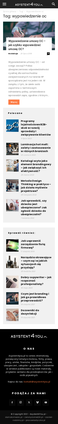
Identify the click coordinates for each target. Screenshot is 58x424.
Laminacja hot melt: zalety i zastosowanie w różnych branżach (36, 148)
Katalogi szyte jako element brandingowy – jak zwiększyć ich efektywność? (36, 166)
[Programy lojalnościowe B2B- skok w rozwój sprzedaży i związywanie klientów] (12, 125)
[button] (4, 4)
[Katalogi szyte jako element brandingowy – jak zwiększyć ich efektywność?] (12, 165)
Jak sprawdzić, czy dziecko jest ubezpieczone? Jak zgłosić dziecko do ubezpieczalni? (34, 207)
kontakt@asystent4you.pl (37, 381)
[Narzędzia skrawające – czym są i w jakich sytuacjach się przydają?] (12, 262)
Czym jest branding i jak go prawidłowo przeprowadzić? (35, 297)
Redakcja (13, 53)
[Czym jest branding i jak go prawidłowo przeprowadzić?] (12, 298)
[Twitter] (29, 402)
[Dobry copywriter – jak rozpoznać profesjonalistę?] (12, 282)
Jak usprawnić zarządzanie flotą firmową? (33, 244)
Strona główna (9, 11)
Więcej (14, 102)
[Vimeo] (37, 402)
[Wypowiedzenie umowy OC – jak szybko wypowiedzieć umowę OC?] (29, 36)
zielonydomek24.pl (33, 417)
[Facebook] (12, 402)
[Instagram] (20, 402)
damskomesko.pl (13, 417)
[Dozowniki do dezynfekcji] (12, 315)
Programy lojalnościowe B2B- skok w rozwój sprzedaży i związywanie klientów (36, 127)
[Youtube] (46, 402)
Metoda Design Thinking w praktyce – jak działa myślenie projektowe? (36, 186)
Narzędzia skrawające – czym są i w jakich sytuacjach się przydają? (36, 262)
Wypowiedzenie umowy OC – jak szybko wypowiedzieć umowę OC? (27, 45)
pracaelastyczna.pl (35, 420)
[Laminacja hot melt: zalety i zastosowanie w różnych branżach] (12, 149)
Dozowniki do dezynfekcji (30, 312)
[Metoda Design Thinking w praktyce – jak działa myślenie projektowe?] (12, 185)
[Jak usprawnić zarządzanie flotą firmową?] (12, 245)
